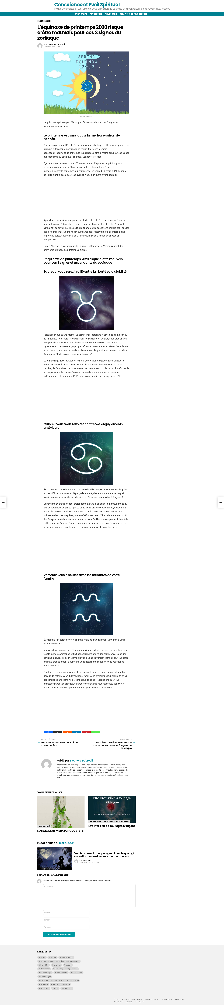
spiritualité (44, 988)
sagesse (44, 984)
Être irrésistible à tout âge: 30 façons (111, 826)
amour (53, 957)
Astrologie (96, 14)
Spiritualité (81, 14)
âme (56, 988)
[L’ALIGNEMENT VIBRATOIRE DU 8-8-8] (61, 812)
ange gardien (67, 957)
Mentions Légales (152, 999)
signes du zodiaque (61, 984)
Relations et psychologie (133, 14)
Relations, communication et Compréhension (59, 980)
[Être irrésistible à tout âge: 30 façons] (112, 809)
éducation (67, 988)
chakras (57, 965)
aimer (43, 957)
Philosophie (111, 14)
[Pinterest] (86, 732)
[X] (57, 732)
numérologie (45, 972)
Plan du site (140, 1002)
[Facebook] (48, 732)
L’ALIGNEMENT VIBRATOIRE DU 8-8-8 (60, 831)
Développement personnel (66, 969)
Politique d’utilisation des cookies (128, 999)
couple (69, 965)
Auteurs (128, 1002)
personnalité (62, 972)
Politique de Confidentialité (173, 999)
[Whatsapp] (95, 732)
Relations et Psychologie (116, 821)
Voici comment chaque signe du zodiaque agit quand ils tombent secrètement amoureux (104, 854)
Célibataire (45, 969)
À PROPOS (118, 1002)
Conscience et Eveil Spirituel (86, 4)
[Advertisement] (86, 197)
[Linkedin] (76, 732)
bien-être (44, 965)
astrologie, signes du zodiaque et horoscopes (59, 961)
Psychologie (45, 976)
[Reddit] (67, 732)
